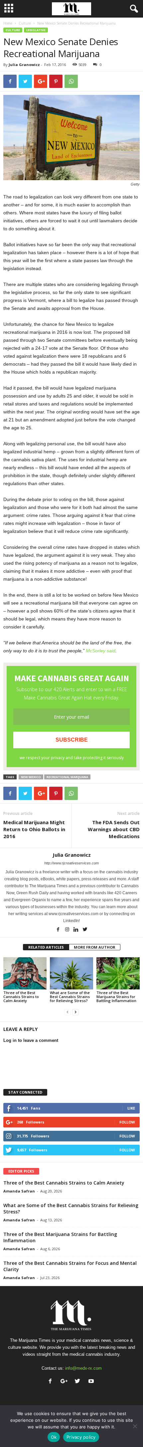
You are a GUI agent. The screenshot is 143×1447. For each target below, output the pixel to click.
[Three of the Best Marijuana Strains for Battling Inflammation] (118, 973)
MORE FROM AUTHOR (94, 947)
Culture (25, 23)
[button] (132, 9)
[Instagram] (67, 930)
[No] (134, 1426)
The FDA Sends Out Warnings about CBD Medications (114, 829)
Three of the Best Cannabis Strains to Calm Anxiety (21, 996)
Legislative (36, 30)
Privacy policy (81, 1437)
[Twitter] (85, 930)
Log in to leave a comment (30, 1040)
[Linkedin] (76, 930)
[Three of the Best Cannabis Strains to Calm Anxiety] (25, 973)
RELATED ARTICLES (46, 947)
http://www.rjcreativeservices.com (71, 863)
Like (131, 1108)
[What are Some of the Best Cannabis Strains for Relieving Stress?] (71, 973)
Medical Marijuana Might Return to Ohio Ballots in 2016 (34, 829)
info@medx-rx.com (83, 1368)
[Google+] (65, 1381)
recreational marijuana (67, 777)
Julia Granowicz (24, 64)
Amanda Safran (19, 1191)
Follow (127, 1122)
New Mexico (31, 777)
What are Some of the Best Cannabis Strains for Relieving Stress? (70, 996)
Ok (54, 1437)
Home (7, 23)
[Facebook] (58, 930)
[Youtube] (92, 1381)
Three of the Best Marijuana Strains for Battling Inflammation (116, 996)
